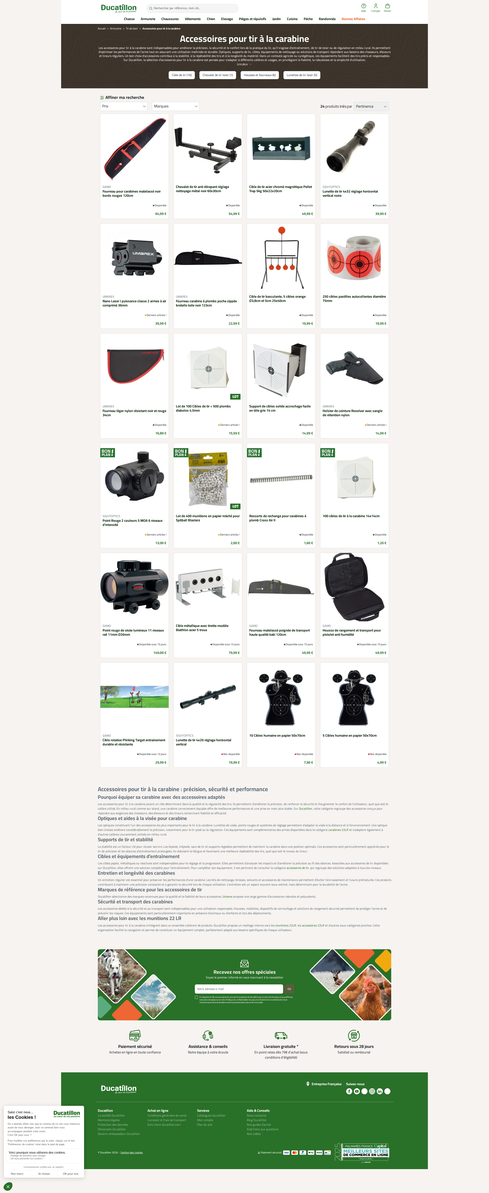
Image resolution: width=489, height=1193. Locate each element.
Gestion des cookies (132, 1153)
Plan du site (204, 1124)
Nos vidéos (254, 1134)
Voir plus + (111, 1008)
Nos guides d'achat (259, 1124)
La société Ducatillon (111, 1115)
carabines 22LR (338, 830)
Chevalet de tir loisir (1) (218, 75)
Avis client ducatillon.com (164, 1124)
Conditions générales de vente (167, 1115)
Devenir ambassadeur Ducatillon (119, 1134)
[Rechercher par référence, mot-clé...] (151, 8)
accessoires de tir (298, 868)
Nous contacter (257, 1115)
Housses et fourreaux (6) (260, 75)
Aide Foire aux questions (263, 1129)
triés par (346, 106)
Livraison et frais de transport (166, 1120)
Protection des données (113, 1124)
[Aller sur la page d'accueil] (118, 8)
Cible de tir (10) (182, 75)
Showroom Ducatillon (112, 1129)
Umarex (227, 896)
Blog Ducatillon (256, 1120)
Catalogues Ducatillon (211, 1115)
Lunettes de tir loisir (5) (302, 75)
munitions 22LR (285, 925)
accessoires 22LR (313, 925)
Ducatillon (305, 808)
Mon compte (205, 1120)
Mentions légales (109, 1120)
